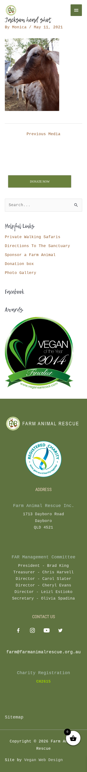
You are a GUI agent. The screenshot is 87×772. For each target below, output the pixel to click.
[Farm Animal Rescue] (34, 10)
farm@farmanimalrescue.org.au (43, 652)
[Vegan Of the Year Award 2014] (39, 353)
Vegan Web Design (43, 760)
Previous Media (43, 134)
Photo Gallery (20, 273)
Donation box (19, 264)
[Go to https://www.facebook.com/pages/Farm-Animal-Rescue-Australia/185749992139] (18, 631)
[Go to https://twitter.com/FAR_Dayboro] (60, 631)
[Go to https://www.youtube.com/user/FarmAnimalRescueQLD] (46, 631)
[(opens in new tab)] (43, 459)
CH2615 (43, 681)
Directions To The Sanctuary (37, 246)
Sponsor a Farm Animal (30, 255)
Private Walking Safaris (32, 237)
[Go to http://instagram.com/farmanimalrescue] (32, 631)
